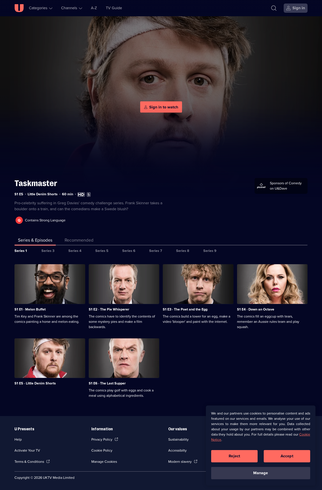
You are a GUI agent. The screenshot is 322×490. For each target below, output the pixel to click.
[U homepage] (19, 8)
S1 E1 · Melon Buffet (30, 309)
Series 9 (209, 250)
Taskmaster (35, 183)
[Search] (273, 8)
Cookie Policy (101, 450)
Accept (287, 456)
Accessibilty (177, 450)
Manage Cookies (104, 461)
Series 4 (74, 250)
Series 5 (101, 250)
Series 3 (47, 250)
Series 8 (182, 250)
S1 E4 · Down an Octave (255, 309)
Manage (260, 473)
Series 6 (128, 250)
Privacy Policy (101, 439)
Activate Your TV (27, 450)
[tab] (79, 241)
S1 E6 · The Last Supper (107, 383)
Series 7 (155, 250)
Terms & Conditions (29, 461)
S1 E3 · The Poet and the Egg (185, 309)
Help (18, 439)
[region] (260, 445)
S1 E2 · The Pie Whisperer (109, 309)
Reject (234, 456)
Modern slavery (180, 461)
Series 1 (20, 250)
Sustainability (178, 439)
